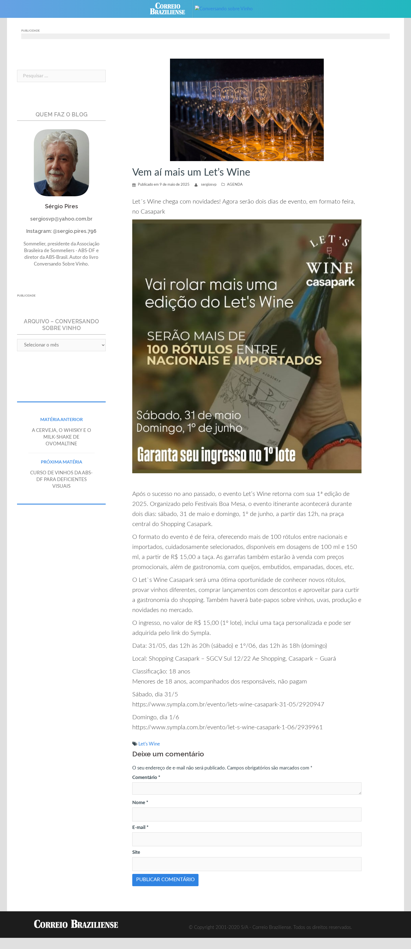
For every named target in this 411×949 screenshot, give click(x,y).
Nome (140, 802)
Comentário (146, 777)
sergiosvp (208, 185)
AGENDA (235, 185)
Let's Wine (149, 744)
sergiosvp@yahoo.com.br (61, 219)
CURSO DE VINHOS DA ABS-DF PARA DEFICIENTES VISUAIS (61, 479)
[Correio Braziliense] (172, 8)
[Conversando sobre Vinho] (228, 8)
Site (136, 852)
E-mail (140, 827)
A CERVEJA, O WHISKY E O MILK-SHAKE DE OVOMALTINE (61, 437)
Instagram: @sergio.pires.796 (61, 231)
